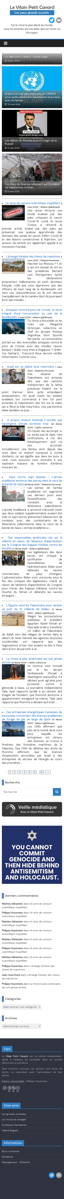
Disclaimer (7, 1156)
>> (47, 772)
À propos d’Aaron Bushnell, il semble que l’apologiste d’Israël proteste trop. (32, 422)
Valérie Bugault (10, 1130)
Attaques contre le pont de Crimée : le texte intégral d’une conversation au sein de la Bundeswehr (32, 313)
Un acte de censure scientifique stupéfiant (33, 203)
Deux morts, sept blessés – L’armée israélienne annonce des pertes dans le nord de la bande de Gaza (32, 480)
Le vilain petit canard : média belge (26, 57)
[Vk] (59, 20)
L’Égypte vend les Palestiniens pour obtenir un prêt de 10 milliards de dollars (32, 607)
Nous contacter (10, 1151)
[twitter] (52, 20)
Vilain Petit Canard (17, 1056)
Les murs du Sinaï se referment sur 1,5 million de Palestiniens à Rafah (32, 185)
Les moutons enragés (14, 1119)
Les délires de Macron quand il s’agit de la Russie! (31, 142)
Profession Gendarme (14, 1124)
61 (41, 772)
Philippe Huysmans (12, 912)
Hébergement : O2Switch (16, 1162)
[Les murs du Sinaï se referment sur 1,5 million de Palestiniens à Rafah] (32, 155)
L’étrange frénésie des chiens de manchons (33, 256)
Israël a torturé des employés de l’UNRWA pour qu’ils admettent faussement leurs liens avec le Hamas (32, 97)
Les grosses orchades (14, 1114)
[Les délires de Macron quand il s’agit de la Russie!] (32, 112)
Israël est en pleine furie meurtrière (30, 367)
